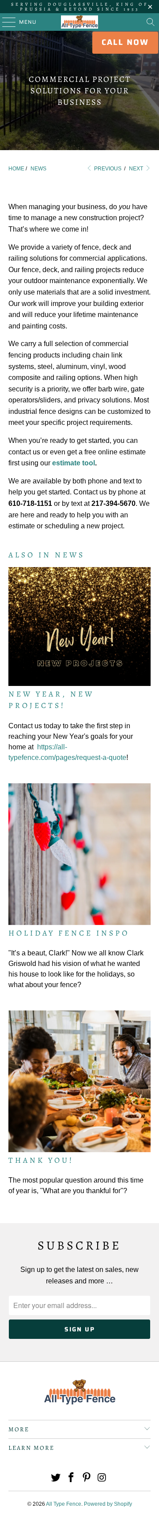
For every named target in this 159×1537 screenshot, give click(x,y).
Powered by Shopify (108, 1504)
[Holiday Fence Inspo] (79, 854)
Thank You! (41, 1160)
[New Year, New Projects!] (79, 626)
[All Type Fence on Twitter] (56, 1478)
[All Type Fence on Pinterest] (87, 1478)
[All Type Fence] (79, 22)
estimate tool (73, 463)
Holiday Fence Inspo (68, 933)
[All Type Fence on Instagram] (102, 1478)
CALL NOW (125, 42)
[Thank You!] (79, 1081)
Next (136, 169)
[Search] (150, 22)
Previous (107, 169)
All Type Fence (63, 1504)
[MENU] (4, 22)
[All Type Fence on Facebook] (71, 1478)
